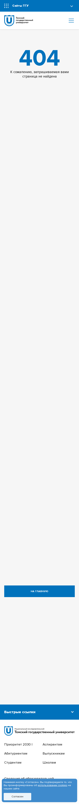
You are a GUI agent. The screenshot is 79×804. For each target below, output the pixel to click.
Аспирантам (52, 744)
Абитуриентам (15, 753)
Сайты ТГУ (20, 6)
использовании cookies (52, 785)
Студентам (12, 762)
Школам (49, 762)
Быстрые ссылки (19, 712)
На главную (39, 591)
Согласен (17, 796)
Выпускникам (54, 753)
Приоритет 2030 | (18, 744)
